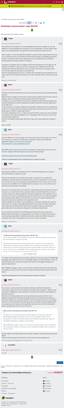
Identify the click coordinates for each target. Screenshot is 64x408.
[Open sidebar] (63, 9)
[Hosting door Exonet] (55, 373)
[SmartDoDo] (5, 345)
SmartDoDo (11, 345)
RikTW (10, 85)
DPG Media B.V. (22, 402)
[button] (2, 2)
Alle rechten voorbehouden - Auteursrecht (13, 404)
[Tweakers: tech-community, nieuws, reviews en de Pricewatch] (9, 2)
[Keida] (5, 130)
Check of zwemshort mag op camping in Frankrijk (31, 159)
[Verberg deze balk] (62, 6)
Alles (29, 23)
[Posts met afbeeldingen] (36, 22)
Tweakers (4, 402)
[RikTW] (5, 85)
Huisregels (4, 386)
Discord (47, 391)
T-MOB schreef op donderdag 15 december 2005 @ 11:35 (20, 235)
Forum (2, 366)
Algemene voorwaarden (8, 388)
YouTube (47, 383)
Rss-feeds (48, 388)
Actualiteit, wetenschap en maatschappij (13, 19)
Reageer (21, 34)
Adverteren (4, 381)
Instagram (48, 386)
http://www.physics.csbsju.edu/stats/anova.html (16, 143)
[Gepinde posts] (43, 22)
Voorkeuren (11, 393)
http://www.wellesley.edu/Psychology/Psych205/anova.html (19, 156)
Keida (10, 129)
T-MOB (10, 38)
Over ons (11, 383)
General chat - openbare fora (14, 366)
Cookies (3, 393)
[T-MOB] (5, 39)
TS (33, 23)
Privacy (3, 391)
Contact (3, 383)
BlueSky (47, 381)
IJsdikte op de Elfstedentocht (10, 159)
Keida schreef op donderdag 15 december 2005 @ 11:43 (20, 311)
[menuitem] (54, 2)
